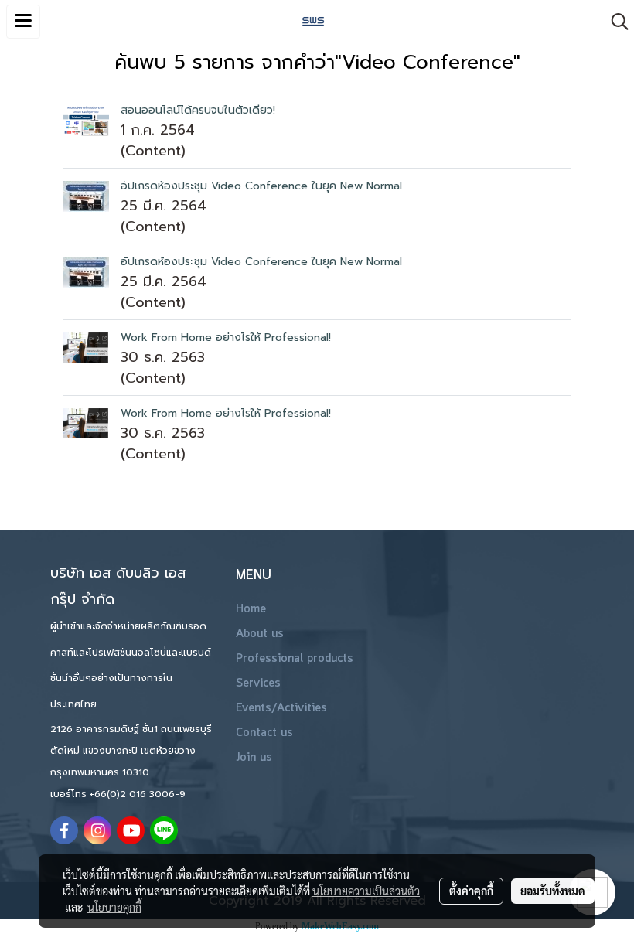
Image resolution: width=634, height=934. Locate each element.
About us (260, 634)
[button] (614, 21)
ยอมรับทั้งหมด (552, 891)
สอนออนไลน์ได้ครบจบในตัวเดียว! (198, 110)
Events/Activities (281, 708)
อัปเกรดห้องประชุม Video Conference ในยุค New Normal (261, 186)
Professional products (294, 658)
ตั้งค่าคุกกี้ (471, 891)
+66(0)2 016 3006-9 (138, 794)
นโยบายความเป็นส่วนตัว (366, 891)
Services (258, 683)
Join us (254, 757)
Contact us (264, 732)
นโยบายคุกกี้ (114, 907)
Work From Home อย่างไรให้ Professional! (226, 337)
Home (251, 609)
